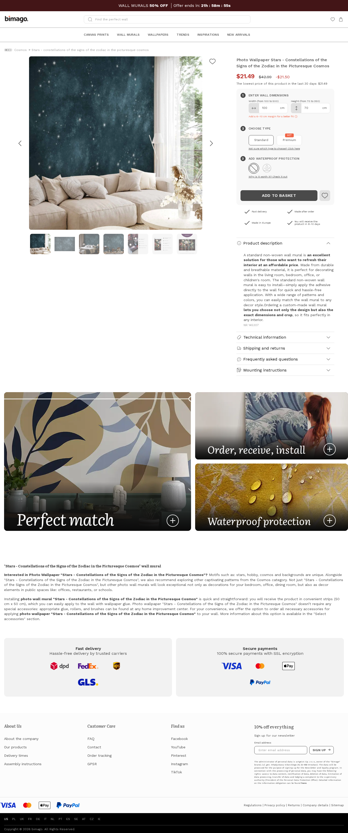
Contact (94, 747)
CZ (92, 819)
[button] (254, 168)
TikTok (176, 772)
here (303, 783)
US (6, 819)
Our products (15, 747)
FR (30, 819)
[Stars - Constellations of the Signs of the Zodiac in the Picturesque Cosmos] (324, 195)
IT (45, 819)
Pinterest (178, 755)
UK (22, 819)
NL (53, 819)
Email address (262, 742)
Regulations (253, 805)
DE (38, 819)
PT (60, 819)
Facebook (179, 739)
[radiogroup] (285, 140)
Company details (315, 805)
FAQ (91, 739)
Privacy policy (274, 805)
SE (76, 819)
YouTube (178, 747)
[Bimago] (17, 19)
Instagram (179, 764)
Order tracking (99, 755)
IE (99, 819)
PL (14, 819)
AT (84, 819)
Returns (294, 805)
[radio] (261, 140)
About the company (21, 739)
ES (68, 819)
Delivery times (16, 755)
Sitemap (337, 805)
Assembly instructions (23, 764)
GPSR (92, 764)
